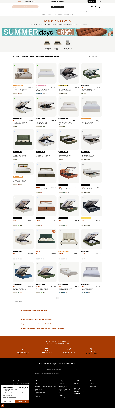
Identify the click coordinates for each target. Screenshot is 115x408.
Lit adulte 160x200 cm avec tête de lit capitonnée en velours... (43, 90)
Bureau (61, 398)
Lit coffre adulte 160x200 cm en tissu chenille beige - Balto (20, 123)
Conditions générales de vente (41, 390)
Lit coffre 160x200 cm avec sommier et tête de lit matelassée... (65, 156)
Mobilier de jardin (61, 390)
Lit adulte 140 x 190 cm (47, 49)
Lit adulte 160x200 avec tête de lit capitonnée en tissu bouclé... (65, 256)
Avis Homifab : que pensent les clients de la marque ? (45, 386)
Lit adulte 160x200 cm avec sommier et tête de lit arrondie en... (65, 123)
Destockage (77, 393)
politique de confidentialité (54, 373)
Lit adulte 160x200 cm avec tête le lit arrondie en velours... (88, 123)
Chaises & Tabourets (62, 387)
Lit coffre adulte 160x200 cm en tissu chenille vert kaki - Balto (88, 256)
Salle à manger (62, 397)
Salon (61, 394)
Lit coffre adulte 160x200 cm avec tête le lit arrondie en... (19, 222)
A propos (37, 384)
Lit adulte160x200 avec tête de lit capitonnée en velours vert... (42, 256)
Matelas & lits (61, 383)
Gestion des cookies (39, 398)
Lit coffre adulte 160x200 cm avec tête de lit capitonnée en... (65, 90)
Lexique (36, 395)
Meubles (60, 384)
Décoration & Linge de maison (64, 389)
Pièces (59, 392)
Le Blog (36, 383)
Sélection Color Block (78, 386)
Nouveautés (76, 383)
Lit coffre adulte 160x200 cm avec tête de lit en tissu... (42, 189)
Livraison (37, 387)
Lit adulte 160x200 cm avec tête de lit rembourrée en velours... (20, 90)
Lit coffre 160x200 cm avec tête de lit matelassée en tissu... (88, 90)
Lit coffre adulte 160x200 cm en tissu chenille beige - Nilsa (43, 156)
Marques (75, 384)
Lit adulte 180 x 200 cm (57, 49)
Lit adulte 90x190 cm (68, 49)
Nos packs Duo (77, 389)
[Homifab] (57, 7)
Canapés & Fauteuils (62, 386)
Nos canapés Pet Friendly (79, 391)
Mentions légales (38, 389)
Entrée (61, 400)
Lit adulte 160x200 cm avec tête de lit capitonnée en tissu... (88, 289)
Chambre (61, 395)
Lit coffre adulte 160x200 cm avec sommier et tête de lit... (42, 123)
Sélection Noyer (77, 388)
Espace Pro (37, 396)
